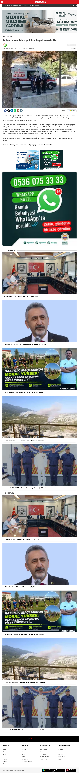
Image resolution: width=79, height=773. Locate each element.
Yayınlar (42, 752)
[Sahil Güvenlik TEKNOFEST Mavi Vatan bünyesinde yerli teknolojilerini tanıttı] (39, 465)
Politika (5, 759)
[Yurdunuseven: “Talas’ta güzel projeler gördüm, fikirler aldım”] (39, 273)
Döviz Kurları (25, 759)
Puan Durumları (44, 749)
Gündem (73, 48)
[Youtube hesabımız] (31, 739)
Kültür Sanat (61, 756)
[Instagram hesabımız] (29, 739)
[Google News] (72, 110)
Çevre (59, 752)
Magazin (5, 761)
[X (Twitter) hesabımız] (26, 739)
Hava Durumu (43, 759)
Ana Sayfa (24, 749)
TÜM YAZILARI (71, 45)
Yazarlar (24, 752)
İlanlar (4, 754)
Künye (23, 754)
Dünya (4, 764)
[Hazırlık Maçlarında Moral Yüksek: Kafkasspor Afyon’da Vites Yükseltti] (39, 369)
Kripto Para (43, 754)
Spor (4, 756)
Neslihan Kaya (11, 45)
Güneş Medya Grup (19, 770)
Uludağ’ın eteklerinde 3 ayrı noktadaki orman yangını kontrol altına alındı (22, 5)
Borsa (23, 756)
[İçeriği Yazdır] (21, 110)
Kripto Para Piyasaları (27, 761)
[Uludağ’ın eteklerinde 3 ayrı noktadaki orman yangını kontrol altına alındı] (39, 417)
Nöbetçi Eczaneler (44, 756)
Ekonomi (5, 752)
